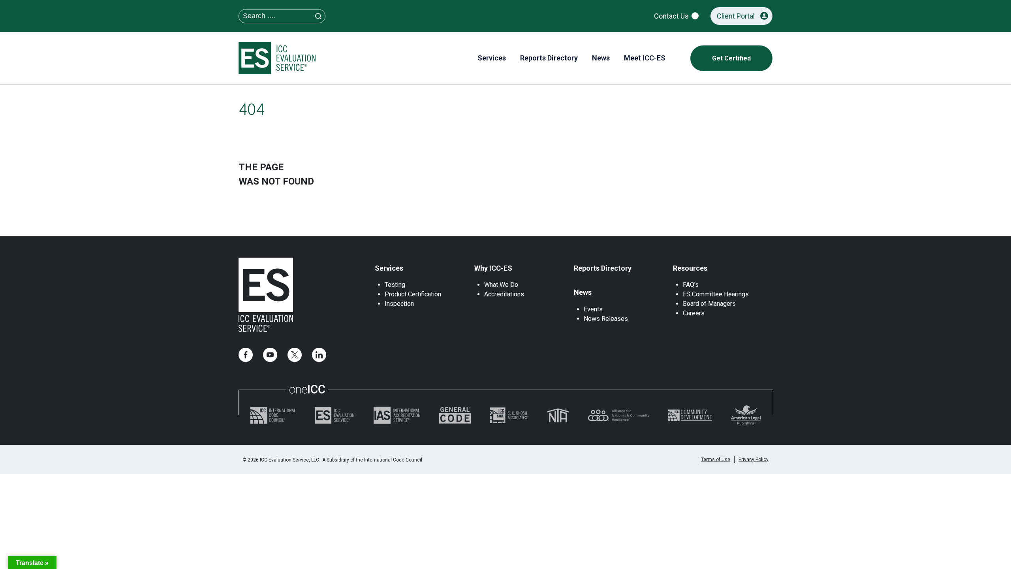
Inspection (399, 303)
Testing (395, 284)
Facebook (246, 355)
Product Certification (413, 294)
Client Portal (736, 16)
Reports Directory (602, 268)
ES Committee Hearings (716, 294)
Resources (690, 268)
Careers (694, 313)
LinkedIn (319, 355)
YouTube (270, 355)
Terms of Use (715, 459)
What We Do (501, 284)
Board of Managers (709, 303)
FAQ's (691, 284)
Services (389, 268)
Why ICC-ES (493, 268)
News (583, 292)
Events (593, 309)
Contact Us (671, 16)
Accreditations (504, 294)
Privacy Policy (754, 459)
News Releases (606, 318)
